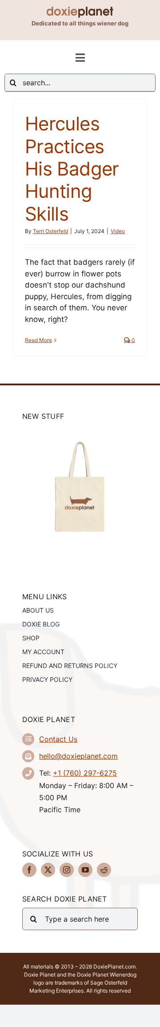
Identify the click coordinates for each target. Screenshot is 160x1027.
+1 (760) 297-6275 (85, 772)
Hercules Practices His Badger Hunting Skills (72, 168)
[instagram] (67, 870)
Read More (38, 340)
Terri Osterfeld (50, 231)
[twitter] (48, 870)
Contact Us (58, 739)
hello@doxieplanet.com (78, 755)
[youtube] (85, 870)
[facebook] (29, 870)
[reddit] (104, 870)
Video (118, 231)
